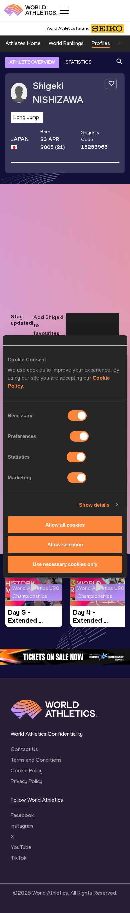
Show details (94, 504)
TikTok (18, 858)
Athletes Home (23, 43)
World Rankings (66, 43)
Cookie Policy (27, 770)
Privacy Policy (26, 781)
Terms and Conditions (36, 760)
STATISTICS (78, 62)
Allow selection (65, 544)
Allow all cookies (65, 525)
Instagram (22, 826)
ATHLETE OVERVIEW (32, 62)
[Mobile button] (64, 10)
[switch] (79, 436)
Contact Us (24, 749)
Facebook (22, 815)
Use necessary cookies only (65, 564)
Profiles (101, 43)
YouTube (21, 847)
